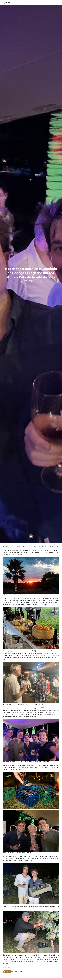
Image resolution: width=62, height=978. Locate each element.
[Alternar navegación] (57, 2)
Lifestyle (16, 546)
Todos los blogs (7, 546)
